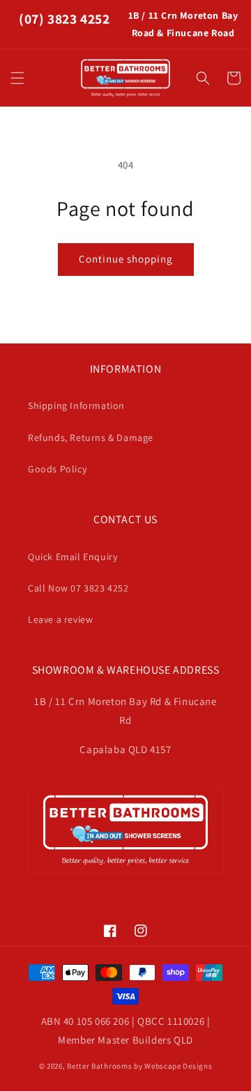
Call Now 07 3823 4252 (78, 588)
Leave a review (60, 619)
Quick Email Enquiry (72, 556)
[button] (17, 78)
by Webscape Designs (173, 1066)
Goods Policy (57, 469)
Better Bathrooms (99, 1066)
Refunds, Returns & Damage (90, 437)
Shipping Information (76, 405)
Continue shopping (126, 258)
